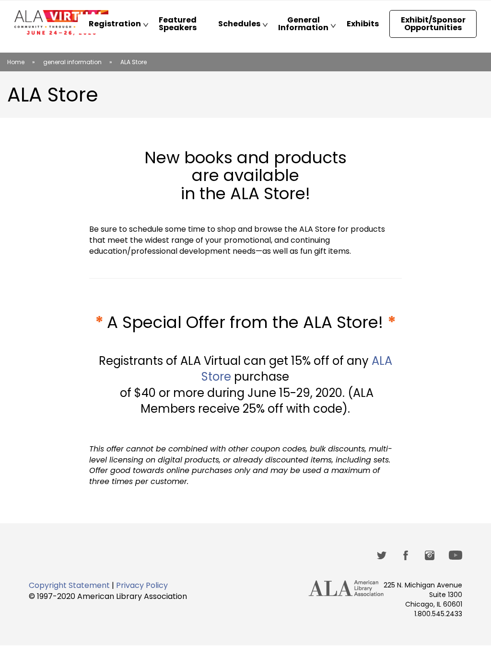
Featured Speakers (178, 23)
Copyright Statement (69, 585)
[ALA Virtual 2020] (61, 22)
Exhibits (363, 23)
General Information (298, 25)
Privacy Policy (142, 585)
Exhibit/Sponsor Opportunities (433, 23)
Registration (109, 26)
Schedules (234, 26)
